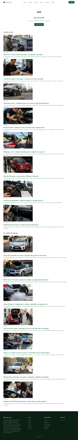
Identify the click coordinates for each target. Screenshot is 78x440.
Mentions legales (47, 424)
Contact (61, 420)
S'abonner (71, 2)
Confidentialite (46, 426)
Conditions (46, 428)
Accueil (24, 2)
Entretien (53, 2)
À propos (45, 420)
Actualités (30, 2)
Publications (46, 422)
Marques (36, 2)
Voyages (41, 2)
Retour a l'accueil (39, 24)
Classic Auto (9, 2)
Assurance (47, 2)
